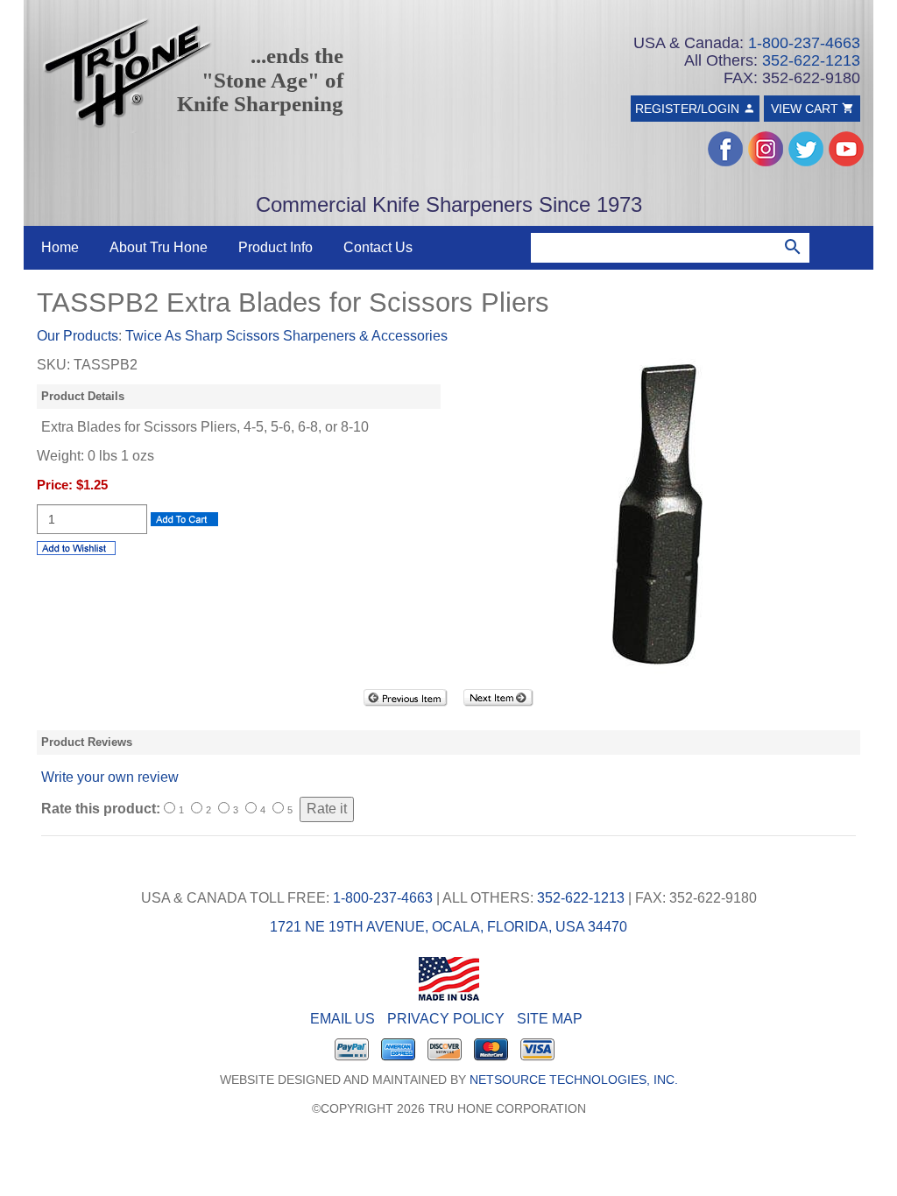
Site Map (550, 1018)
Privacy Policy (446, 1018)
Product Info (275, 247)
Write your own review (110, 777)
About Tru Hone (158, 247)
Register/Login (689, 109)
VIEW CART (806, 109)
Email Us (342, 1018)
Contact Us (378, 247)
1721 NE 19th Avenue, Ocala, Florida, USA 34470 (448, 926)
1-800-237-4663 (804, 43)
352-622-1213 (811, 60)
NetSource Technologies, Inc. (574, 1080)
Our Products (77, 335)
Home (60, 247)
